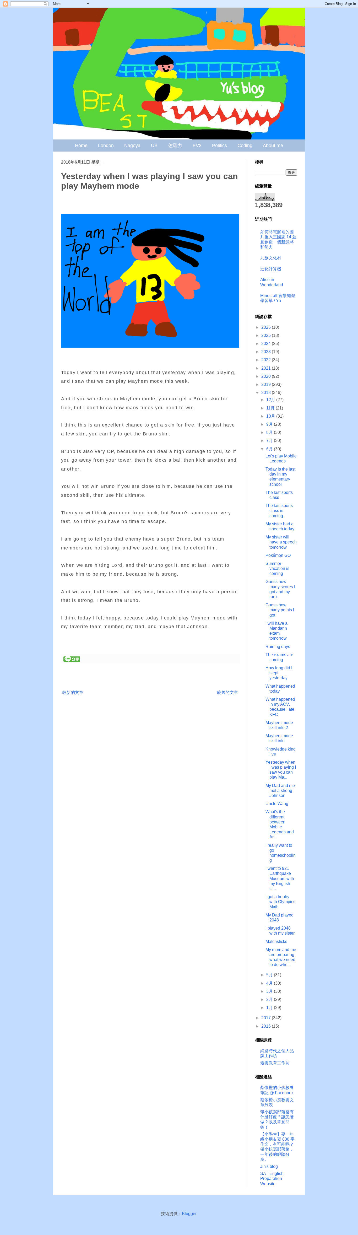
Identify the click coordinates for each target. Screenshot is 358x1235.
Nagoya (132, 145)
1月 (270, 1007)
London (106, 145)
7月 (270, 440)
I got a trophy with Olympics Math (280, 901)
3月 (270, 991)
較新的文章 (72, 692)
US (154, 145)
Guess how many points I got (279, 610)
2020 (266, 376)
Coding (244, 145)
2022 (266, 360)
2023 (266, 351)
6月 (270, 449)
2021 (266, 368)
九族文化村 (270, 258)
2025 (266, 335)
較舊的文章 (227, 692)
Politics (219, 145)
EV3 (197, 145)
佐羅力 (175, 145)
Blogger (189, 1213)
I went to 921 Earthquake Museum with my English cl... (279, 878)
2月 (270, 999)
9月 (270, 424)
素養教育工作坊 (275, 1063)
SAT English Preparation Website (272, 1178)
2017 (266, 1018)
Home (81, 145)
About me (273, 145)
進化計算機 (270, 269)
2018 (266, 392)
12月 (271, 399)
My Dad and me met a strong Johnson (280, 790)
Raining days (277, 646)
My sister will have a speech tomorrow (281, 542)
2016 (266, 1026)
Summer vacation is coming (277, 568)
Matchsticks (276, 941)
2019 (266, 384)
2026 (266, 327)
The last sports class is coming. (279, 510)
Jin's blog (269, 1166)
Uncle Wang (276, 803)
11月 (271, 408)
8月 (270, 432)
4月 (270, 983)
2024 (266, 343)
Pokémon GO (278, 555)
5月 (270, 975)
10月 (271, 416)
